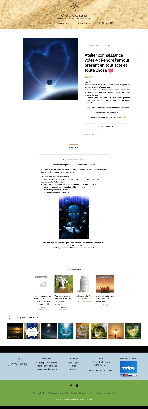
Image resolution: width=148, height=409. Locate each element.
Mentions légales (39, 393)
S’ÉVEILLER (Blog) (44, 23)
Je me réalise (107, 45)
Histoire (99, 393)
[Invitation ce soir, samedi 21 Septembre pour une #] (116, 331)
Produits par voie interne (46, 363)
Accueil (92, 45)
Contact (73, 369)
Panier (73, 366)
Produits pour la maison (46, 369)
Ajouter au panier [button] (84, 301)
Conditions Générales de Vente (82, 393)
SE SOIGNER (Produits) (64, 23)
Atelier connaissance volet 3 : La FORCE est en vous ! (105, 299)
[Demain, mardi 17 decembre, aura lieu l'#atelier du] (49, 331)
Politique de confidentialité (58, 393)
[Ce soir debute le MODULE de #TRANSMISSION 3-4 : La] (99, 331)
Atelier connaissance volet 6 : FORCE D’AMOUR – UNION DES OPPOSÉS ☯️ (42, 300)
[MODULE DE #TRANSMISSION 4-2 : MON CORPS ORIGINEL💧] (65, 331)
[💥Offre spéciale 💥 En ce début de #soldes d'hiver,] (32, 331)
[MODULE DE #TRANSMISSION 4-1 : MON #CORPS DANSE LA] (82, 331)
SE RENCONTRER (84, 23)
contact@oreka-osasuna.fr (101, 370)
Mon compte (73, 363)
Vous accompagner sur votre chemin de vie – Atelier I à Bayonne (62, 300)
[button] (98, 23)
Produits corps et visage (46, 366)
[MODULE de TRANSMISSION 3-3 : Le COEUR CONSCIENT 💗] (133, 331)
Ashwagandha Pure (84, 296)
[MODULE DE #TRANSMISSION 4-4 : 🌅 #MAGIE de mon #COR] (15, 331)
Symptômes (99, 45)
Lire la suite (42, 309)
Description (73, 147)
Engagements (110, 393)
